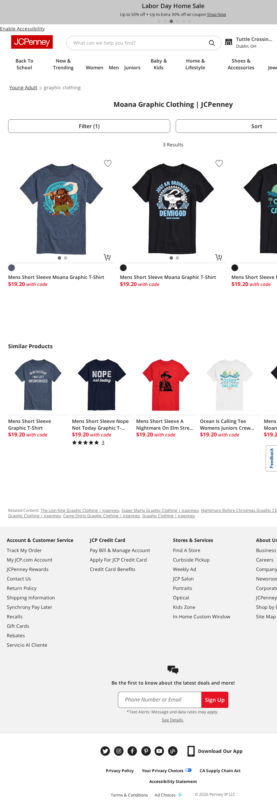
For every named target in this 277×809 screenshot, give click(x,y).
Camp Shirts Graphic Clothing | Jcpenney (101, 516)
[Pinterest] (146, 751)
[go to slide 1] (159, 21)
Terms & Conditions (129, 795)
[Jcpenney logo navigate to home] (32, 42)
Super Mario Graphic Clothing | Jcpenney (160, 510)
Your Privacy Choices (162, 771)
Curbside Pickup (191, 559)
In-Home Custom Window (201, 616)
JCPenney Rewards (28, 569)
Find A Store (186, 550)
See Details (172, 720)
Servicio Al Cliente (27, 645)
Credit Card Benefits (112, 569)
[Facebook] (133, 751)
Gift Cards (18, 626)
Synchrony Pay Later (29, 607)
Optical (181, 597)
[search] (214, 43)
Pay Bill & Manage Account (120, 550)
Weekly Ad (184, 569)
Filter (89, 126)
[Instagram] (119, 751)
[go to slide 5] (183, 21)
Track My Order (24, 550)
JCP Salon (183, 578)
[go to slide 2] (165, 21)
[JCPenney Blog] (173, 751)
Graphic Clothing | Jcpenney (168, 516)
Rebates (16, 635)
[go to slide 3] (171, 21)
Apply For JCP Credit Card (118, 559)
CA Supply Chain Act (220, 771)
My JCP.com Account (29, 559)
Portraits (182, 588)
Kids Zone (184, 607)
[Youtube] (160, 751)
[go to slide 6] (189, 21)
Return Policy (21, 588)
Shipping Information (31, 597)
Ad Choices (165, 795)
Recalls (15, 616)
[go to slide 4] (177, 21)
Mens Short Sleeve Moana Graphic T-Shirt (56, 277)
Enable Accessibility (22, 28)
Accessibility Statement (173, 781)
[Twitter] (106, 751)
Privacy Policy (120, 771)
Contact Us (19, 578)
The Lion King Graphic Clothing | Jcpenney (80, 510)
